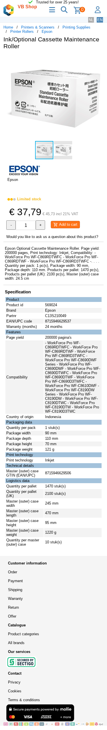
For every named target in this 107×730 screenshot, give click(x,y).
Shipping (15, 590)
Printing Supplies (76, 27)
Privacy (14, 682)
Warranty (15, 598)
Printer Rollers (22, 31)
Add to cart (67, 224)
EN (99, 20)
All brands (16, 643)
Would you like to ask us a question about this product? (52, 237)
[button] (98, 59)
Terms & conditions (24, 700)
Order (12, 572)
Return (13, 607)
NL (91, 20)
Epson (47, 31)
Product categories (23, 634)
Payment (15, 581)
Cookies (14, 691)
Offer (12, 616)
